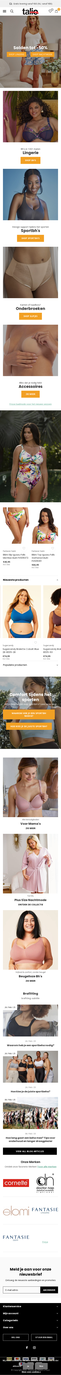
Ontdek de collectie (30, 904)
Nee (41, 1366)
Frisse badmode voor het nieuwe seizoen (30, 403)
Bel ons (16, 1337)
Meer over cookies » (31, 1372)
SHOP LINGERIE (16, 54)
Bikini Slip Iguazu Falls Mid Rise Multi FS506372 (15, 556)
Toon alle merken (46, 1166)
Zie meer (30, 394)
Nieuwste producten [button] (16, 580)
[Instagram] (34, 1347)
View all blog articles (30, 1151)
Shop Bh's (30, 160)
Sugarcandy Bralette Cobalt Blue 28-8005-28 (21, 650)
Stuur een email (44, 1337)
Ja (28, 1366)
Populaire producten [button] (15, 665)
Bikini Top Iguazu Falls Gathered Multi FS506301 (43, 557)
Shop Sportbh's (30, 238)
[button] (4, 11)
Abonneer (49, 1289)
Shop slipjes (30, 316)
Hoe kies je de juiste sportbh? (29, 726)
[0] (56, 11)
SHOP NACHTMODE (42, 54)
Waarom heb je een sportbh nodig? (29, 714)
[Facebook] (27, 1347)
